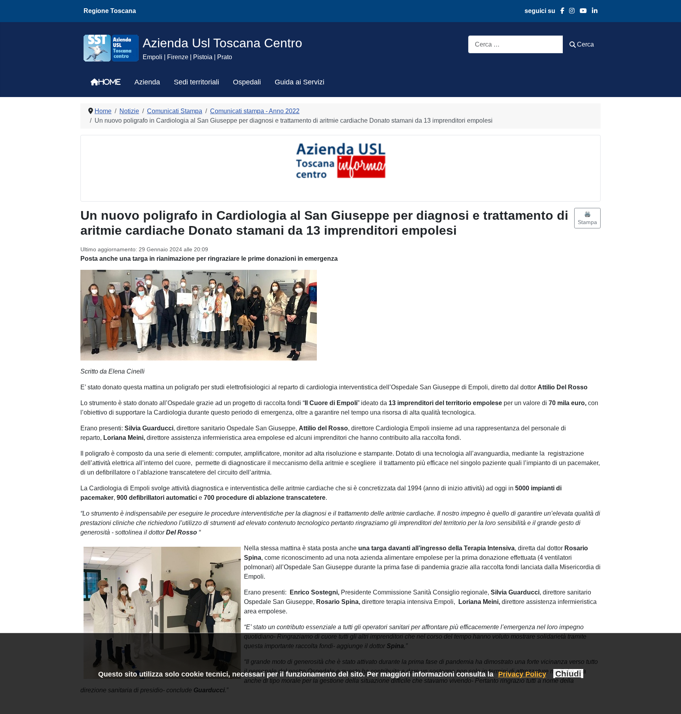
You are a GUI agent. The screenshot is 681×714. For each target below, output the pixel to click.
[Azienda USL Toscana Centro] (111, 47)
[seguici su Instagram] (569, 10)
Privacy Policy (522, 674)
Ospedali (247, 82)
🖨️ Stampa (587, 218)
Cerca (585, 44)
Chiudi (568, 673)
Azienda (147, 82)
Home (110, 82)
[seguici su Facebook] (559, 10)
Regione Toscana (110, 10)
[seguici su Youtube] (581, 10)
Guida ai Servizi (299, 82)
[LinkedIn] (592, 10)
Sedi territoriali (196, 82)
